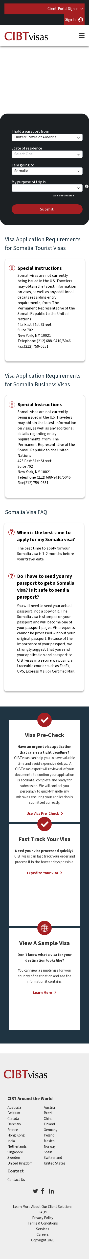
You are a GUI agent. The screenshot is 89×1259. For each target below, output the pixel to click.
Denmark (14, 1124)
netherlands (17, 1146)
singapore (15, 1152)
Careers (43, 1234)
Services (42, 1229)
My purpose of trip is (29, 181)
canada (13, 1118)
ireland (49, 1135)
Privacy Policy (42, 1218)
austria (49, 1107)
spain (48, 1152)
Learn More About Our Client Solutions (42, 1206)
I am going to (23, 164)
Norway (50, 1146)
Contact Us (16, 1179)
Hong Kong (16, 1135)
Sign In (70, 19)
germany (50, 1130)
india (11, 1141)
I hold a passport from (30, 131)
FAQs (43, 1212)
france (12, 1130)
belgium (13, 1113)
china (48, 1118)
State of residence (27, 148)
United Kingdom (19, 1163)
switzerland (53, 1157)
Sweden (13, 1157)
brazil (48, 1113)
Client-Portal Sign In (62, 8)
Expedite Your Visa (42, 873)
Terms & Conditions (43, 1223)
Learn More (42, 992)
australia (14, 1107)
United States (55, 1163)
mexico (49, 1141)
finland (49, 1124)
